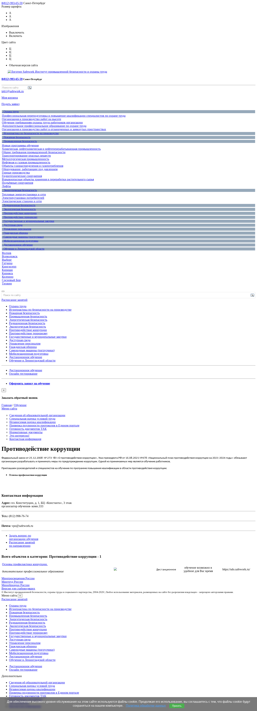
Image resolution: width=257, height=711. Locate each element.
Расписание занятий (14, 299)
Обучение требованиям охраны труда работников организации (42, 122)
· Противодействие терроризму (19, 217)
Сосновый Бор (11, 280)
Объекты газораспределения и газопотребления (32, 165)
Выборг (7, 259)
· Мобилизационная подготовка (20, 241)
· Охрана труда (10, 111)
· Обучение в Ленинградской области (23, 248)
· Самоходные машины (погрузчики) (23, 237)
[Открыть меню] (3, 291)
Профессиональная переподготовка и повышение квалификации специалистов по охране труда (63, 115)
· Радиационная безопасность (18, 205)
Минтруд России (12, 581)
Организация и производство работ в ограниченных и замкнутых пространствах (54, 129)
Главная (7, 405)
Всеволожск (9, 256)
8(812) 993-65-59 (12, 3)
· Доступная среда (12, 225)
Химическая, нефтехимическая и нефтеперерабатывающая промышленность (51, 148)
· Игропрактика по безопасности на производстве (30, 133)
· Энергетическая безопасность (19, 190)
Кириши (7, 270)
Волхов (6, 253)
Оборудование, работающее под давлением (30, 169)
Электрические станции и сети (22, 201)
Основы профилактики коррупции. (25, 564)
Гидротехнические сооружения (22, 176)
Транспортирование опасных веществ (26, 155)
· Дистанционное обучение (17, 244)
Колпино (7, 276)
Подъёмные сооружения (17, 182)
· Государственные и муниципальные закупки (28, 221)
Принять (177, 705)
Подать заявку (11, 104)
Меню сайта (9, 408)
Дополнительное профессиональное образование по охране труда (44, 125)
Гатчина (7, 263)
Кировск (7, 273)
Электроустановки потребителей (23, 197)
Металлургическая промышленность (25, 159)
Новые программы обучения (20, 145)
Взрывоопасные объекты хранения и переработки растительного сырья (48, 179)
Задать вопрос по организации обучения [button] (23, 537)
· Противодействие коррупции (19, 213)
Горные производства (16, 172)
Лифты (6, 186)
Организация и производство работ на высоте (31, 119)
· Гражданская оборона (15, 233)
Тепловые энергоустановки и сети (24, 194)
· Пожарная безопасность (16, 137)
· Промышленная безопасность (19, 141)
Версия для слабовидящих (18, 588)
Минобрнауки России (16, 585)
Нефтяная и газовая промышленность (26, 162)
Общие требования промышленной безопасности (33, 152)
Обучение (20, 405)
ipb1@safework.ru (13, 91)
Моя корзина (10, 97)
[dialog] (128, 394)
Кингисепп (9, 266)
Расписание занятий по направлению (22, 544)
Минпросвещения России (18, 578)
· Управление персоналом (16, 229)
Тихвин (7, 283)
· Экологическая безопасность (19, 209)
